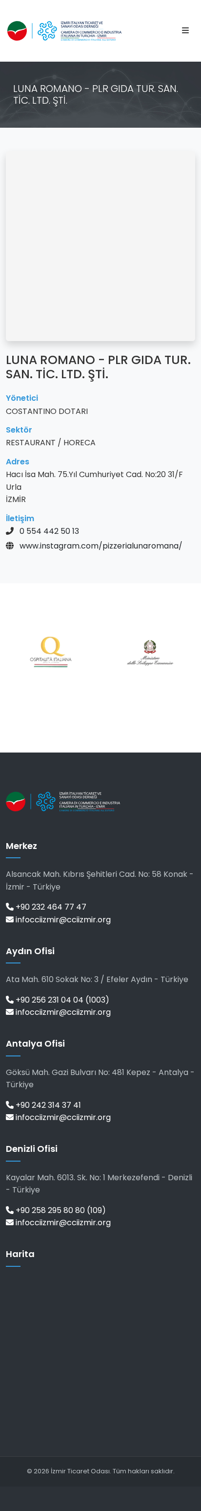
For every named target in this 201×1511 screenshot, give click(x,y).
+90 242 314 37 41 (47, 1105)
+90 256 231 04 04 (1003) (61, 1000)
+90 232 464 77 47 (50, 907)
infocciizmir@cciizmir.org (62, 919)
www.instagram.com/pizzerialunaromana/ (101, 545)
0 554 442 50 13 (49, 531)
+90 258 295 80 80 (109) (60, 1210)
